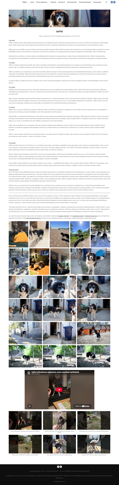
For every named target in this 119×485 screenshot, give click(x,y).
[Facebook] (112, 2)
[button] (25, 422)
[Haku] (106, 2)
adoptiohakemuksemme (33, 218)
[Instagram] (114, 2)
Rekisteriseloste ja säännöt (81, 471)
